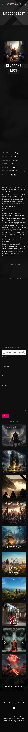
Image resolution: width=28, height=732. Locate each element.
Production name (7, 376)
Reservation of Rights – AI (13, 717)
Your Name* (6, 357)
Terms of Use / (9, 715)
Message (5, 385)
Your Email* (5, 366)
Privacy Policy (18, 715)
